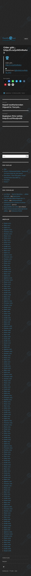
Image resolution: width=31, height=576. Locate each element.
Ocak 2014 (7, 435)
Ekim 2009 (7, 527)
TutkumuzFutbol (17, 200)
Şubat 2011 (7, 494)
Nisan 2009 (7, 540)
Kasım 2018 (7, 320)
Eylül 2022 (7, 227)
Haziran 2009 (8, 536)
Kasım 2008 (7, 550)
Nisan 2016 (7, 383)
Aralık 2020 (7, 269)
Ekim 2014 (7, 416)
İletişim (4, 561)
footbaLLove (5, 571)
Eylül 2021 (7, 252)
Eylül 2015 (7, 393)
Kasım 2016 (7, 368)
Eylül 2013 (7, 443)
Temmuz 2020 (8, 280)
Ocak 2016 (7, 389)
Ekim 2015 (7, 391)
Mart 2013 (7, 456)
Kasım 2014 (7, 414)
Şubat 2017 (7, 362)
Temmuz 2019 (8, 303)
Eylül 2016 (7, 372)
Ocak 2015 (7, 410)
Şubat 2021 (7, 267)
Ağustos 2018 (8, 326)
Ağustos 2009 (8, 532)
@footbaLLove (19, 70)
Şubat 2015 (7, 408)
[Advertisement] (15, 18)
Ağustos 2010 (8, 506)
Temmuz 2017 (8, 351)
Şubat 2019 (7, 313)
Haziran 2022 (8, 234)
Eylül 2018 (7, 324)
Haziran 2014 (8, 425)
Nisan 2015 (7, 404)
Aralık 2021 (7, 246)
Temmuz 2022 (8, 231)
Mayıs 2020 (7, 282)
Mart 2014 (7, 431)
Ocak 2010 (7, 521)
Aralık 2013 (7, 437)
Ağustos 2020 (8, 278)
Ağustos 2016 (8, 374)
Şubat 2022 (7, 242)
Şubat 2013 (7, 458)
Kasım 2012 (7, 464)
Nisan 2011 (7, 490)
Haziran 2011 (8, 485)
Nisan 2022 (7, 238)
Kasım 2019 (7, 294)
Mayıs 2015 (7, 401)
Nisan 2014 (7, 429)
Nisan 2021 (7, 263)
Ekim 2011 (7, 479)
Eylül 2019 (7, 299)
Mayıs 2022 (7, 236)
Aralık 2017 (7, 341)
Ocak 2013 (7, 460)
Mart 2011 (7, 492)
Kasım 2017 (7, 343)
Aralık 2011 (7, 475)
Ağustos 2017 (8, 349)
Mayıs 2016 (7, 380)
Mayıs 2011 (7, 488)
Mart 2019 (7, 311)
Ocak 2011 (7, 496)
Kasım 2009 (7, 525)
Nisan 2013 (7, 454)
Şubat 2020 (7, 288)
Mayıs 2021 (7, 261)
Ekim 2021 (7, 250)
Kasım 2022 (7, 223)
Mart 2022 (7, 240)
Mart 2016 (7, 385)
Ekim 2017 (7, 345)
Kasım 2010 (7, 500)
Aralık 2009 (7, 523)
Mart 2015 (7, 406)
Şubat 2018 (7, 336)
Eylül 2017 (7, 347)
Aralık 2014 (7, 412)
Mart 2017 (7, 359)
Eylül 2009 (7, 529)
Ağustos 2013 (8, 446)
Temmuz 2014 (8, 422)
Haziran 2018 (8, 328)
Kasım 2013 (7, 439)
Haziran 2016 (8, 378)
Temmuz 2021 (8, 257)
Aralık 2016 (7, 366)
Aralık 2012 (7, 462)
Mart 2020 (7, 286)
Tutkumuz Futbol (17, 211)
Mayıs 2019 (7, 307)
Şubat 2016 (7, 387)
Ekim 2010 (7, 502)
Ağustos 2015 (8, 395)
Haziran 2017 (8, 353)
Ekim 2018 (7, 322)
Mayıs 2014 (7, 427)
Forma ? (6, 182)
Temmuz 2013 (8, 448)
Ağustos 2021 (8, 255)
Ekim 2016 (7, 370)
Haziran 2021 (8, 259)
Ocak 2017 (7, 364)
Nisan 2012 (7, 467)
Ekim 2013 (7, 441)
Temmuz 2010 (8, 509)
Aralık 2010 (7, 498)
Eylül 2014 (7, 418)
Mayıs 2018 (7, 330)
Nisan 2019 (7, 309)
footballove (8, 93)
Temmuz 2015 (8, 397)
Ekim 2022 (7, 225)
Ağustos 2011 (8, 481)
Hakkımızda (6, 558)
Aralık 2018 (7, 318)
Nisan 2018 (7, 332)
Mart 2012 (7, 469)
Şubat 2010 (7, 519)
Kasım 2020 (7, 271)
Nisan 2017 (7, 357)
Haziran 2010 (8, 511)
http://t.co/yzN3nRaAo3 (13, 65)
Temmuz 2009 (8, 534)
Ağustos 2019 (8, 301)
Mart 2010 (7, 517)
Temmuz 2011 (8, 483)
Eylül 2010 (7, 504)
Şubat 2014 (7, 433)
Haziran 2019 (8, 305)
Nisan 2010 (7, 515)
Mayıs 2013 (7, 452)
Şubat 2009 (7, 544)
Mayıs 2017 (7, 355)
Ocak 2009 (7, 546)
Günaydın (7, 179)
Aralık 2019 (7, 292)
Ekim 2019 (7, 297)
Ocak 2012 (7, 473)
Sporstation (16, 196)
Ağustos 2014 (8, 420)
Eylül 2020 (7, 276)
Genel (23, 93)
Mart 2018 (7, 334)
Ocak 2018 (7, 338)
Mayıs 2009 (7, 538)
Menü (26, 38)
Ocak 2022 (7, 244)
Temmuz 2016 (8, 376)
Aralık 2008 (7, 548)
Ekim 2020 (7, 273)
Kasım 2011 (7, 477)
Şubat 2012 (7, 471)
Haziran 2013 (8, 450)
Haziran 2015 (8, 399)
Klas (5, 169)
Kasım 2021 (7, 248)
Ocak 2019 (7, 315)
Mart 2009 (7, 542)
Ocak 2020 (7, 290)
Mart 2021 (7, 265)
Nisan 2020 (7, 284)
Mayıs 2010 (7, 513)
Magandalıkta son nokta (11, 206)
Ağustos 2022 (8, 229)
